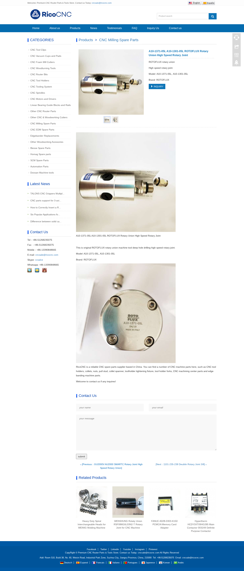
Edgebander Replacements (44, 135)
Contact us (175, 28)
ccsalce (39, 259)
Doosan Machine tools (42, 172)
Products (75, 28)
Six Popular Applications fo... (45, 214)
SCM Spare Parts (39, 160)
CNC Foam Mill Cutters (42, 62)
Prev (82, 82)
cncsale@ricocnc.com (102, 3)
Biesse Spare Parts (40, 148)
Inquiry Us (153, 28)
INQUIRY (158, 86)
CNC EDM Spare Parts (42, 129)
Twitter (103, 549)
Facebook (91, 549)
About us (54, 28)
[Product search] (213, 16)
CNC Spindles (37, 92)
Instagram (140, 549)
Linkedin (115, 549)
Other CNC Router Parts (43, 111)
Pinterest (153, 549)
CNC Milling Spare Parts (118, 40)
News (93, 28)
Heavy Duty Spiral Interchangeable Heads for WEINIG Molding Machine (92, 524)
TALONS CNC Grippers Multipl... (47, 193)
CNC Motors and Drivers (43, 99)
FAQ (134, 28)
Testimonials (114, 28)
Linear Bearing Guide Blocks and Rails (50, 105)
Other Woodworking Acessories (46, 142)
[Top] (236, 63)
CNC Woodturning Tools (43, 68)
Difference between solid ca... (45, 221)
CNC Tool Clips (38, 49)
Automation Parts (39, 166)
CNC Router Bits (39, 74)
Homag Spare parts (40, 154)
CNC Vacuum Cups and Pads (45, 56)
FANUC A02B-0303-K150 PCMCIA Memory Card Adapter (164, 524)
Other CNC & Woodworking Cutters (48, 117)
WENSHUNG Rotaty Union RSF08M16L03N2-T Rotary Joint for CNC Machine (128, 524)
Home (36, 28)
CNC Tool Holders (39, 80)
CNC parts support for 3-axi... (45, 200)
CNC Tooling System (41, 86)
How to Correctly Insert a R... (45, 207)
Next (139, 82)
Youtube (127, 549)
